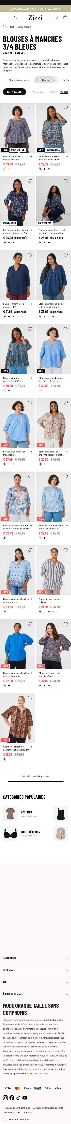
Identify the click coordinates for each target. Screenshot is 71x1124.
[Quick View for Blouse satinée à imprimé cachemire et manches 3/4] (31, 525)
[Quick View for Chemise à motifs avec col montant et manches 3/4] (31, 230)
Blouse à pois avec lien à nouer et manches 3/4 (51, 527)
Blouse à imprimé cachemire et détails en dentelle (14, 379)
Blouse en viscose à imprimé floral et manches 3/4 (52, 453)
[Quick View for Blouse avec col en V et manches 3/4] (67, 673)
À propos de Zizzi (12, 994)
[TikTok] (18, 1097)
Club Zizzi (8, 970)
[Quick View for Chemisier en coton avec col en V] (67, 599)
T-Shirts (26, 813)
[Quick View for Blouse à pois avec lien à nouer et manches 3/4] (67, 525)
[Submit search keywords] (5, 27)
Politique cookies (12, 1112)
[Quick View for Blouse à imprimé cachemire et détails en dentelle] (31, 378)
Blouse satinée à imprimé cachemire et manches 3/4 (16, 527)
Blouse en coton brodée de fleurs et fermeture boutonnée (51, 379)
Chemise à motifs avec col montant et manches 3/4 (16, 231)
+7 (22, 316)
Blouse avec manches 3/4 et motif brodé (16, 600)
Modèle (64, 91)
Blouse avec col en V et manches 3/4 (50, 674)
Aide (5, 982)
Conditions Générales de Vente (48, 1107)
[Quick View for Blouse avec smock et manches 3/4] (31, 452)
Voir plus (7, 70)
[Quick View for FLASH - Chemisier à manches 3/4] (31, 304)
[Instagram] (5, 1097)
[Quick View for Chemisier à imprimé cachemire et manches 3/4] (31, 747)
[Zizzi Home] (35, 17)
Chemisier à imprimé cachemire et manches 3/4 (16, 748)
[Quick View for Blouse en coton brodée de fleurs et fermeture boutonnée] (67, 378)
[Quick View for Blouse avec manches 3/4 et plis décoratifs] (31, 673)
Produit (52, 91)
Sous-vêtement (26, 833)
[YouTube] (24, 1097)
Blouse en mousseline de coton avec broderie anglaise (51, 305)
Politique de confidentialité (16, 1107)
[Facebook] (11, 1097)
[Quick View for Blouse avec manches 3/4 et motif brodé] (31, 599)
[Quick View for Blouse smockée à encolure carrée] (31, 156)
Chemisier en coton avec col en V (51, 600)
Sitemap (27, 1112)
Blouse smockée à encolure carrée (12, 158)
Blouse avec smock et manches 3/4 (14, 453)
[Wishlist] (30, 107)
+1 (57, 316)
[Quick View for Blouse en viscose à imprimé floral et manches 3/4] (67, 452)
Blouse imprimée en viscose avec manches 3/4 (50, 158)
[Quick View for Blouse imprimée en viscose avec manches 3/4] (67, 156)
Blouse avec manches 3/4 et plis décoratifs (16, 674)
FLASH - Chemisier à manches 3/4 (13, 305)
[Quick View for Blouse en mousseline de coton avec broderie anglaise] (67, 304)
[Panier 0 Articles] (65, 17)
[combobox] (35, 27)
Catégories (9, 958)
